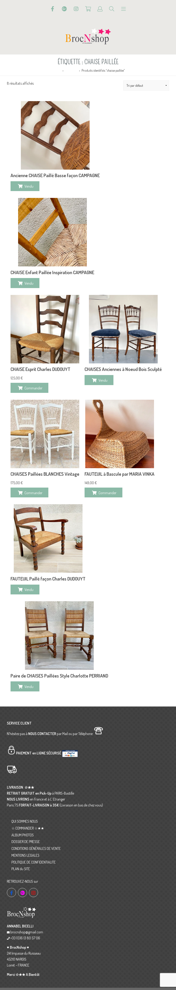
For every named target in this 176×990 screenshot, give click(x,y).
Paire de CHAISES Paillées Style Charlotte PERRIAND (59, 676)
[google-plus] (22, 892)
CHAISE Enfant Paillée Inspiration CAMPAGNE (52, 272)
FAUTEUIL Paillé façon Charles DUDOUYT (48, 579)
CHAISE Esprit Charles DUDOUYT (40, 369)
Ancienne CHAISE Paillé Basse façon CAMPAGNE (55, 175)
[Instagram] (76, 8)
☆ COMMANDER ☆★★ (27, 828)
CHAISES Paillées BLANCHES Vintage (45, 474)
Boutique (71, 70)
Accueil (56, 70)
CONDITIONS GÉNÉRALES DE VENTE (36, 848)
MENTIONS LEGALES (25, 855)
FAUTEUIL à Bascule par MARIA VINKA (119, 474)
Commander (33, 388)
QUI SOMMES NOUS (24, 821)
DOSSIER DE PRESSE (25, 841)
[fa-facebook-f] (11, 892)
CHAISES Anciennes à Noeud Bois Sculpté (123, 369)
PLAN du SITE (20, 869)
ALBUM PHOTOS (22, 835)
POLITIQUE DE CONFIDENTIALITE (33, 862)
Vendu (29, 186)
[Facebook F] (52, 8)
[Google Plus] (64, 8)
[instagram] (33, 892)
